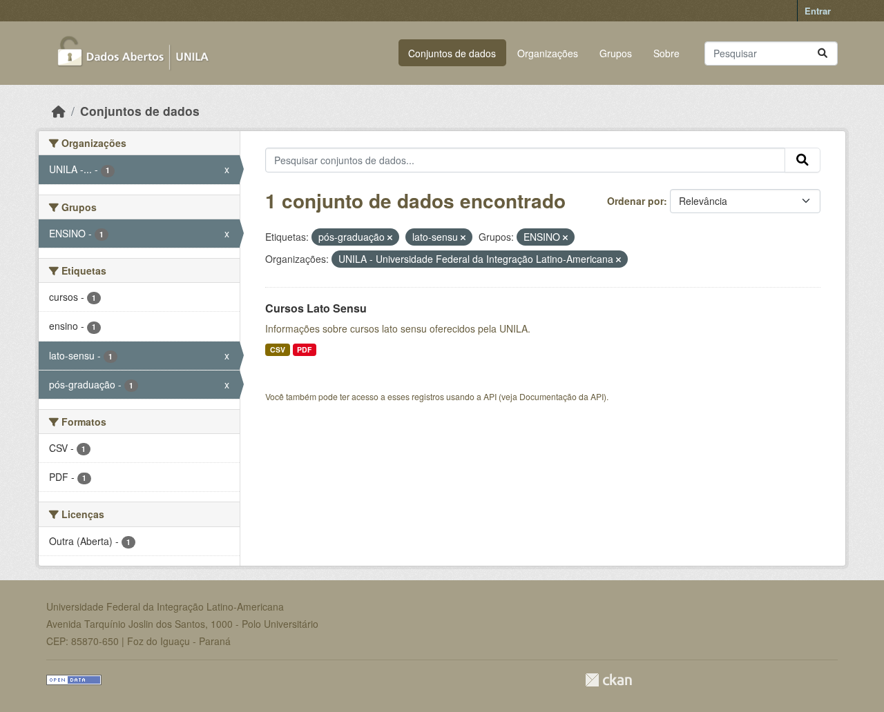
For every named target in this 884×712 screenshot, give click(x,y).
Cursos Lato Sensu (316, 308)
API (490, 396)
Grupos (615, 53)
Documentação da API (561, 396)
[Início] (59, 110)
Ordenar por (635, 201)
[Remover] (389, 237)
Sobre (666, 53)
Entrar (818, 10)
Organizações (547, 53)
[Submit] (822, 53)
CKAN (608, 680)
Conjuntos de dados (452, 53)
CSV (277, 349)
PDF (304, 349)
